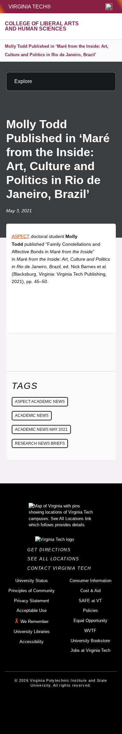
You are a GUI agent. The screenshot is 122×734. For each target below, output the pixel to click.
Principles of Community (31, 590)
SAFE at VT (90, 600)
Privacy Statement (31, 600)
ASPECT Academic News (40, 401)
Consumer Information (90, 580)
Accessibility (32, 641)
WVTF (90, 630)
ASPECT (21, 236)
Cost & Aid (90, 590)
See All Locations (55, 558)
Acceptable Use (32, 610)
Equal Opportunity (90, 620)
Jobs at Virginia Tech (90, 650)
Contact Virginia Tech (61, 568)
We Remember (34, 621)
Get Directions (51, 549)
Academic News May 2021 (41, 429)
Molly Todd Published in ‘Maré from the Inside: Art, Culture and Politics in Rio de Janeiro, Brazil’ (56, 50)
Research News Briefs (40, 443)
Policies (90, 610)
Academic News (31, 415)
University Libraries (32, 631)
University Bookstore (90, 640)
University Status (31, 580)
